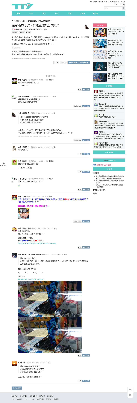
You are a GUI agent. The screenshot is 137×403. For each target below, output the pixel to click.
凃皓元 (25, 178)
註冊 (123, 4)
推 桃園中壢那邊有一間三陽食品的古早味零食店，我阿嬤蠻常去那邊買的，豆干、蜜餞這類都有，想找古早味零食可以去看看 (109, 136)
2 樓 (19, 96)
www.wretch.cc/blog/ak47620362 (30, 279)
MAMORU (26, 96)
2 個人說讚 (78, 106)
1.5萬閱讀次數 (3, 164)
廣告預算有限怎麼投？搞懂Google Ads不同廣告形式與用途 (116, 76)
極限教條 (19, 29)
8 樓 (19, 228)
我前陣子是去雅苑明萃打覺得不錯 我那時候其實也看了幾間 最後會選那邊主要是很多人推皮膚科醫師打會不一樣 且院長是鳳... (108, 96)
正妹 (31, 13)
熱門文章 (100, 25)
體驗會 (82, 13)
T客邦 (90, 1)
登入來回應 (17, 388)
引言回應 (85, 62)
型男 (44, 13)
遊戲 (98, 165)
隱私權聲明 (33, 396)
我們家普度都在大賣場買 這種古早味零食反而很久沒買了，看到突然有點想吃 (108, 146)
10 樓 (20, 362)
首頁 (18, 13)
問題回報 (50, 396)
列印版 (15, 32)
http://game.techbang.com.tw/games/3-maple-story (37, 243)
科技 (69, 13)
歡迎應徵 (103, 190)
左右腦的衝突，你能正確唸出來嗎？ (40, 21)
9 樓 (19, 254)
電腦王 (95, 1)
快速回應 (74, 62)
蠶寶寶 (25, 161)
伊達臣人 (25, 147)
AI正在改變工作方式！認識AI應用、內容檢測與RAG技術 (115, 42)
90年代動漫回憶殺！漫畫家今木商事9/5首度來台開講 (116, 31)
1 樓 (19, 80)
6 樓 (19, 178)
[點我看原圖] (17, 47)
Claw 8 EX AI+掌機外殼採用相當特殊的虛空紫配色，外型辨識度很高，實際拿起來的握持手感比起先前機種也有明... (109, 125)
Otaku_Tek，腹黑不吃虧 (31, 254)
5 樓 (19, 161)
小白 (24, 196)
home (130, 394)
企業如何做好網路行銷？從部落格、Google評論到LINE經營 (116, 54)
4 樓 (19, 147)
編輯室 (95, 13)
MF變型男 (114, 1)
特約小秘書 (26, 228)
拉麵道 (25, 80)
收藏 (64, 62)
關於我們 (15, 396)
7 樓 (19, 196)
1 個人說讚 (78, 140)
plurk (29, 32)
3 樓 (19, 113)
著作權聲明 (23, 396)
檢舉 (45, 29)
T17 (22, 6)
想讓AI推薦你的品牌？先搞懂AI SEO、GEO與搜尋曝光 (116, 65)
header (130, 389)
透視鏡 (123, 1)
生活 (57, 13)
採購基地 (100, 1)
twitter (22, 32)
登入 (117, 4)
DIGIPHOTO (107, 1)
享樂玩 (18, 21)
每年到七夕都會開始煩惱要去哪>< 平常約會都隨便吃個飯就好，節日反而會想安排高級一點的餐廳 (109, 108)
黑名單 (95, 193)
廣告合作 (42, 396)
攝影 (102, 165)
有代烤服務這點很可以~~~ (107, 117)
